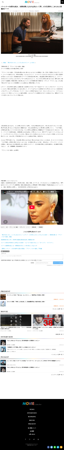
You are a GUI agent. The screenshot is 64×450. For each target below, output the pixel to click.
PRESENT (32, 424)
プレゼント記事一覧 (57, 309)
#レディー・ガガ (4, 11)
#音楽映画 (37, 11)
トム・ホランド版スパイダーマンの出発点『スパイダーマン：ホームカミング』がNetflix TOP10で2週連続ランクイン (33, 360)
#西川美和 (8, 371)
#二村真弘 (9, 330)
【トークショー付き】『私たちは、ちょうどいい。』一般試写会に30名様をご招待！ (26, 295)
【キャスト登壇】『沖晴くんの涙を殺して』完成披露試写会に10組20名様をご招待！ (26, 301)
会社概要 (32, 431)
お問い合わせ (32, 434)
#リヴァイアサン (36, 330)
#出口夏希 (41, 330)
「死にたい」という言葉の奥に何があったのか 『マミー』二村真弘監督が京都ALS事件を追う (15, 328)
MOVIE (32, 420)
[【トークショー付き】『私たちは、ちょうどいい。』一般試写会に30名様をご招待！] (3, 297)
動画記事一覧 (59, 334)
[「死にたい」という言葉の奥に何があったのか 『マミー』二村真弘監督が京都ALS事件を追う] (15, 320)
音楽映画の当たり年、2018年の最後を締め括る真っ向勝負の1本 (17, 239)
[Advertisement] (32, 110)
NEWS (32, 409)
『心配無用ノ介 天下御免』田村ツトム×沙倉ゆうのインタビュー (21, 347)
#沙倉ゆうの (13, 351)
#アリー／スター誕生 (12, 11)
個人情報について (32, 428)
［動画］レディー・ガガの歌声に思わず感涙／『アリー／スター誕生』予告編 (21, 248)
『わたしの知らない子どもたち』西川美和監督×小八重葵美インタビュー (23, 367)
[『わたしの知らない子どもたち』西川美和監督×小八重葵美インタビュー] (3, 369)
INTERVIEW (32, 413)
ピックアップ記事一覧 (56, 374)
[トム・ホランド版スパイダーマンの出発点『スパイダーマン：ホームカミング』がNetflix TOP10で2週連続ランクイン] (3, 362)
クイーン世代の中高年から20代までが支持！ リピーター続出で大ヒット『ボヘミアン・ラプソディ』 (27, 242)
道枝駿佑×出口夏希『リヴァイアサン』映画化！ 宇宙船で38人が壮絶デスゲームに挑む (48, 328)
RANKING (32, 416)
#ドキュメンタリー (3, 330)
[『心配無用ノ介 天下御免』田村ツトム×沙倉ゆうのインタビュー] (3, 349)
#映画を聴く (31, 11)
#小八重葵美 (13, 371)
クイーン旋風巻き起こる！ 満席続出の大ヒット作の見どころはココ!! (19, 245)
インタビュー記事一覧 (56, 354)
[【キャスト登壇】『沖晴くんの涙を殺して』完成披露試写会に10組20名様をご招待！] (3, 303)
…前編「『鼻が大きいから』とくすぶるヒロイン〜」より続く (18, 62)
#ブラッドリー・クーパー (23, 11)
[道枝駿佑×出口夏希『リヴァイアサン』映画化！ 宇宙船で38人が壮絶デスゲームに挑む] (48, 320)
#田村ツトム (9, 351)
